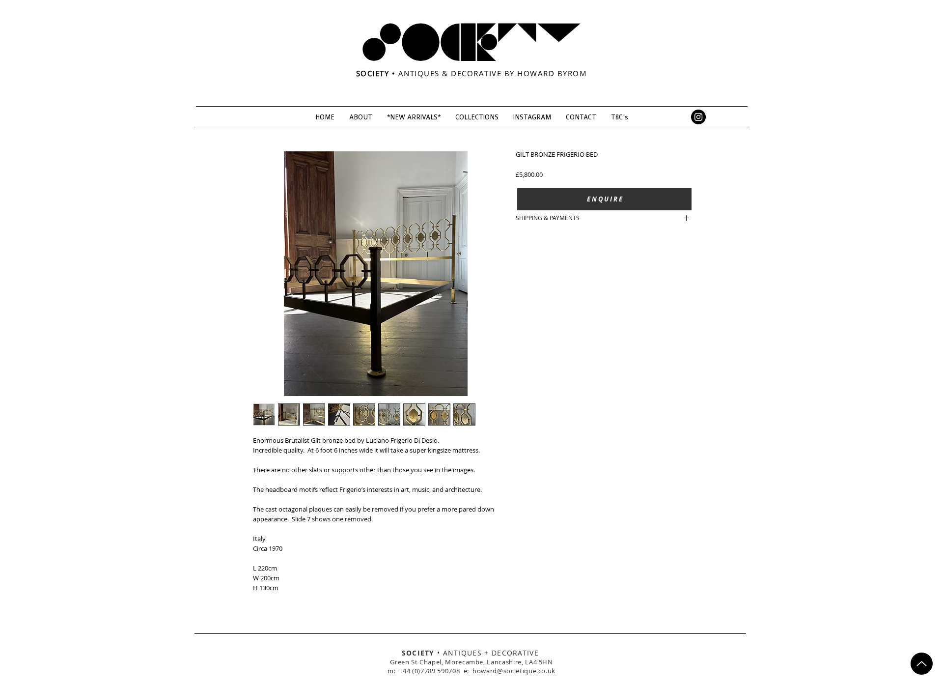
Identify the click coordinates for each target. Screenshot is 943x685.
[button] (604, 199)
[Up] (921, 663)
